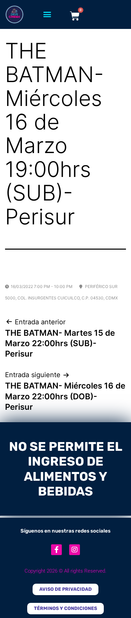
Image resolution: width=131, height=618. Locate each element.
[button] (47, 14)
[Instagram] (74, 549)
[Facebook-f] (56, 549)
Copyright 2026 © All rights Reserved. (65, 571)
